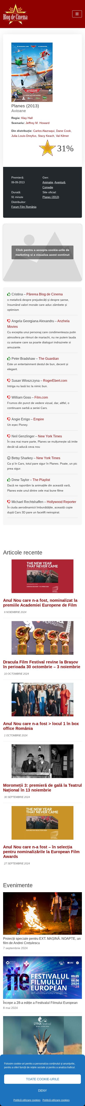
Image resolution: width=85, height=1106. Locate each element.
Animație (47, 182)
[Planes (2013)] (32, 101)
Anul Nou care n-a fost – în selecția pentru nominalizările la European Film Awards (41, 852)
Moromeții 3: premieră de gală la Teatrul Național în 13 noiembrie (42, 787)
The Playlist (41, 480)
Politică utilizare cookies (26, 1100)
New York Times (50, 436)
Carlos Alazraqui (43, 130)
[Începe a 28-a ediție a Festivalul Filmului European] (42, 998)
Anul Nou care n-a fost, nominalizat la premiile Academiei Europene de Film (40, 602)
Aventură (59, 182)
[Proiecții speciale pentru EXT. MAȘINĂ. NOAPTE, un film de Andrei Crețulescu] (42, 933)
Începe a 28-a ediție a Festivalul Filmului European (40, 1002)
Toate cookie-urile (42, 1079)
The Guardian (49, 358)
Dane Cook (63, 130)
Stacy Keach (46, 135)
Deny (42, 1090)
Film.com (41, 397)
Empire (38, 419)
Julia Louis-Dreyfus (23, 135)
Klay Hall (27, 118)
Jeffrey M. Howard (38, 123)
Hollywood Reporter (61, 502)
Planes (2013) (50, 197)
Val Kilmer (62, 135)
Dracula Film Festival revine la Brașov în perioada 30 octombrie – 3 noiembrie (41, 664)
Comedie (47, 187)
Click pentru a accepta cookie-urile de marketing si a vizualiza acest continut (42, 252)
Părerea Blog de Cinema (44, 294)
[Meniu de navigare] (77, 13)
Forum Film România (23, 207)
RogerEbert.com (55, 380)
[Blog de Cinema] (15, 14)
